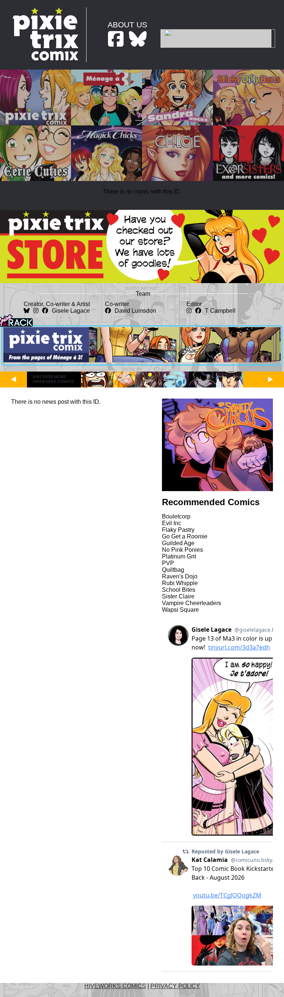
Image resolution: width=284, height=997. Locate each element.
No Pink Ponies (182, 550)
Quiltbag (173, 570)
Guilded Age (178, 543)
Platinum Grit (179, 556)
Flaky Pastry (178, 530)
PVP (168, 563)
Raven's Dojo (179, 576)
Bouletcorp (176, 516)
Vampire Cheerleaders (191, 603)
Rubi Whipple (180, 583)
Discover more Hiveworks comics (53, 379)
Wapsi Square (180, 610)
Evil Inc (171, 523)
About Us (127, 24)
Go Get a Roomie (184, 536)
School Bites (178, 590)
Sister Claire (178, 596)
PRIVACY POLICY (175, 986)
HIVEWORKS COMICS (115, 986)
